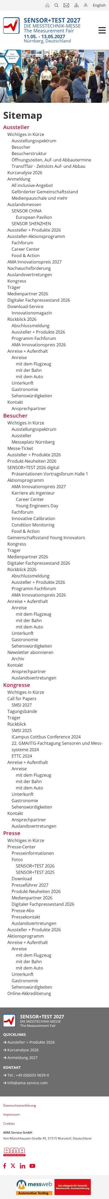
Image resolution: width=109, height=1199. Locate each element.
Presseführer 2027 (30, 885)
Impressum (11, 1114)
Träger (14, 287)
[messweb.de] (34, 1187)
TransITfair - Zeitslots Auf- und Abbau (48, 166)
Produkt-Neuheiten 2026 (31, 461)
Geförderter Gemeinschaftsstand (45, 192)
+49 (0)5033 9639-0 (32, 1075)
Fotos (17, 859)
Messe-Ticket (20, 448)
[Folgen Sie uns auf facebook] (4, 1165)
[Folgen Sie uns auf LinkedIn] (22, 1165)
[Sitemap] (77, 5)
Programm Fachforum (34, 338)
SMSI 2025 (22, 730)
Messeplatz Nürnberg (33, 442)
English (99, 5)
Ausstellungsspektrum (34, 141)
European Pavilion (34, 217)
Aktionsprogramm (25, 480)
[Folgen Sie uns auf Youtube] (32, 1165)
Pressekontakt (26, 917)
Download (22, 879)
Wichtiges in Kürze (25, 134)
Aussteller (16, 127)
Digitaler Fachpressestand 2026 (38, 300)
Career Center (26, 249)
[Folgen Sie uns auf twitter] (13, 1165)
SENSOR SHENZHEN (31, 224)
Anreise (19, 357)
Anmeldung (18, 179)
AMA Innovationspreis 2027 (34, 262)
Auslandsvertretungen (29, 275)
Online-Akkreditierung (29, 993)
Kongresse (16, 684)
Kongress (16, 281)
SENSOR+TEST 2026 (35, 866)
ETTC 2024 (22, 756)
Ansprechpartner (29, 408)
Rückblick (16, 724)
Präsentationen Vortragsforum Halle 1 (50, 474)
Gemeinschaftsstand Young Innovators (46, 538)
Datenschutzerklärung (19, 1105)
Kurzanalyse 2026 (24, 173)
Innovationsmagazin (32, 313)
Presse (11, 833)
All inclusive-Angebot (32, 185)
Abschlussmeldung (30, 326)
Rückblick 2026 (22, 319)
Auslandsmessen (24, 204)
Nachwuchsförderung (29, 268)
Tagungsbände (22, 711)
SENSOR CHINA (27, 211)
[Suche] (56, 5)
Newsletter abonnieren (30, 652)
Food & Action (26, 255)
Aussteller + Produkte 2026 (34, 230)
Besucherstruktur (29, 153)
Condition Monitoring (33, 525)
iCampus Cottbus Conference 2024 (46, 737)
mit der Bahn (29, 370)
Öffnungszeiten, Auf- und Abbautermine (51, 160)
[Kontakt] (66, 5)
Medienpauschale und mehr (40, 198)
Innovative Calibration (33, 518)
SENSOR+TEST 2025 (35, 872)
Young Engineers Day (37, 506)
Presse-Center (21, 847)
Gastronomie (25, 389)
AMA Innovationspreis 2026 (39, 345)
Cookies (9, 1123)
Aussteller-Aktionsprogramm (36, 236)
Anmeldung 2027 (22, 1057)
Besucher (21, 147)
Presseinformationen (33, 853)
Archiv (18, 659)
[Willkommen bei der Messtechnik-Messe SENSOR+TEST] (48, 5)
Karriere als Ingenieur (33, 493)
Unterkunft (23, 383)
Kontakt (15, 402)
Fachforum (22, 243)
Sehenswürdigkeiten (32, 396)
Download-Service (25, 306)
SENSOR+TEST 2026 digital (33, 467)
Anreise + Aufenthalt (27, 351)
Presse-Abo (23, 910)
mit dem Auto (29, 377)
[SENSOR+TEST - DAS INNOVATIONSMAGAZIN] (72, 1187)
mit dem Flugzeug (33, 364)
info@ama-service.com (27, 1082)
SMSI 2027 (22, 705)
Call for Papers (22, 698)
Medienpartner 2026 (27, 294)
